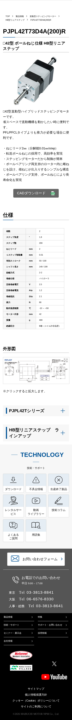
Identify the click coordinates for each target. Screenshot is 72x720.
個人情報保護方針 (36, 694)
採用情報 (42, 633)
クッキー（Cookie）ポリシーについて (36, 700)
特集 (40, 617)
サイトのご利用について (36, 706)
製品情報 (8, 617)
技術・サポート (11, 625)
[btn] (36, 410)
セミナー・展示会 (12, 633)
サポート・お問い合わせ (50, 625)
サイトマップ (36, 688)
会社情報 (8, 641)
